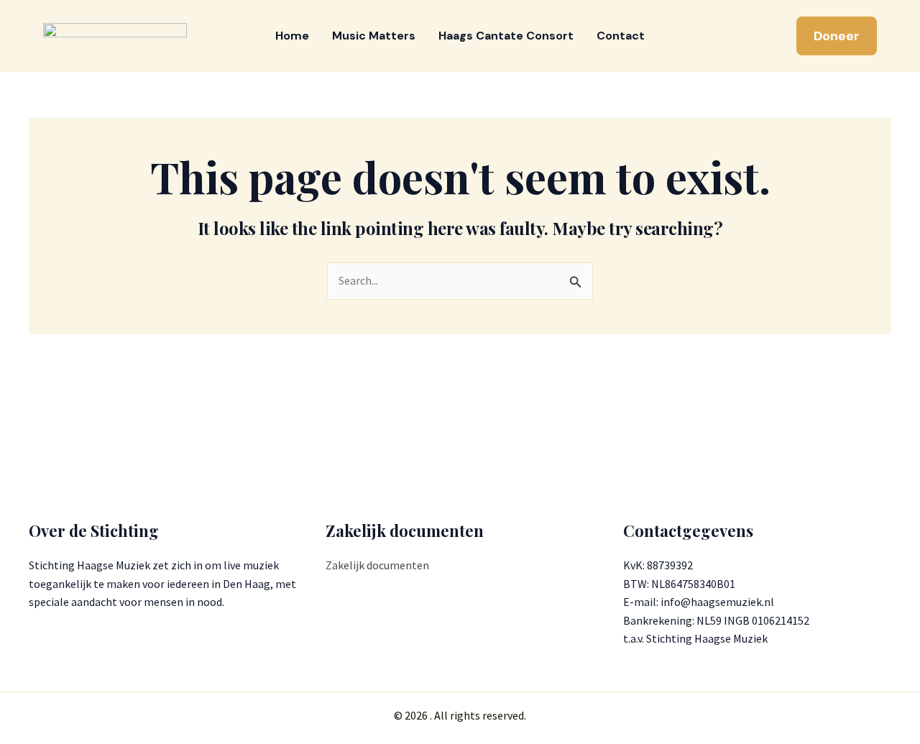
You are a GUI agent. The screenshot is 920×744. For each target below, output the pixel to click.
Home (292, 35)
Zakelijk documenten (377, 565)
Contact (621, 35)
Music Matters (373, 35)
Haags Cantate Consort (506, 35)
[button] (836, 36)
